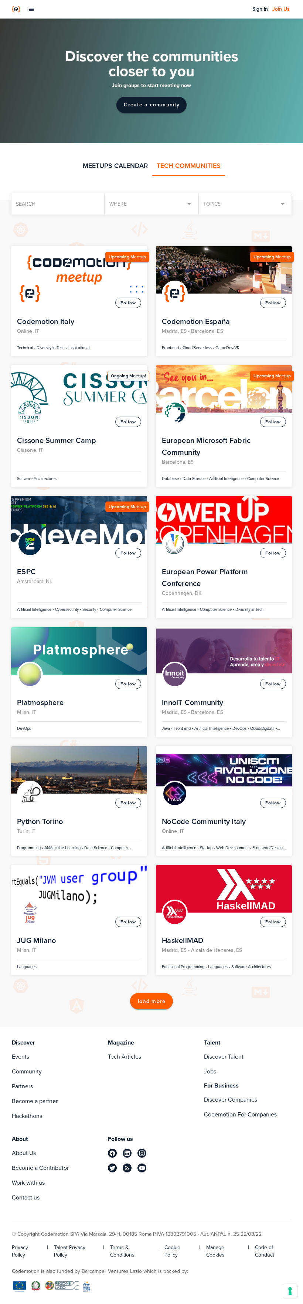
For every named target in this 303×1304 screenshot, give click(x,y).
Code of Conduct (264, 1251)
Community (27, 1071)
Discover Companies (230, 1099)
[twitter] (112, 1168)
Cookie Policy (172, 1251)
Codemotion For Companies (240, 1114)
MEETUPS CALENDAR (115, 166)
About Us (24, 1153)
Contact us (26, 1197)
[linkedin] (127, 1153)
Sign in (260, 9)
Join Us (281, 9)
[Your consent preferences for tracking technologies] (290, 1291)
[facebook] (112, 1153)
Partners (22, 1086)
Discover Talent (224, 1056)
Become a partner (35, 1101)
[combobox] (151, 204)
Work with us (28, 1182)
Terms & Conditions (122, 1251)
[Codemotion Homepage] (16, 9)
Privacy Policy (20, 1251)
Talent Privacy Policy (69, 1251)
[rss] (127, 1168)
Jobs (210, 1071)
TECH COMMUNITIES (189, 166)
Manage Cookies (215, 1251)
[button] (245, 204)
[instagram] (141, 1153)
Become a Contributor (40, 1168)
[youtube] (141, 1168)
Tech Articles (124, 1056)
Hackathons (27, 1116)
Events (20, 1056)
